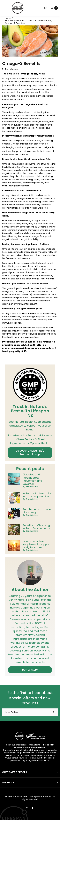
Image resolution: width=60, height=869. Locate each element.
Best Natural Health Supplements (30, 422)
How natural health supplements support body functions (37, 544)
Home (8, 18)
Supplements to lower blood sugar (37, 511)
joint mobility (9, 85)
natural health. (29, 603)
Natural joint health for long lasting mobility (37, 495)
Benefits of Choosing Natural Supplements (36, 527)
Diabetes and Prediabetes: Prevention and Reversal (32, 479)
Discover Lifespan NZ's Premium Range (30, 452)
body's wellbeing (11, 95)
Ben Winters (30, 669)
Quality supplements (26, 147)
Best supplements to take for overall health (28, 20)
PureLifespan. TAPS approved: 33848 (33, 797)
